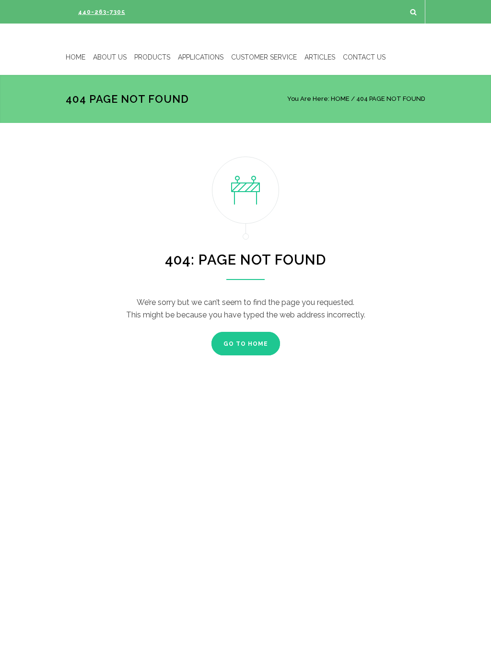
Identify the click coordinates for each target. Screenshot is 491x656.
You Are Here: (308, 98)
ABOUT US (110, 57)
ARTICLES (319, 57)
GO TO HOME (245, 343)
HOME (75, 57)
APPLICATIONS (200, 57)
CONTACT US (364, 57)
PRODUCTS (152, 57)
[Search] (413, 12)
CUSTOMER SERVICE (264, 57)
